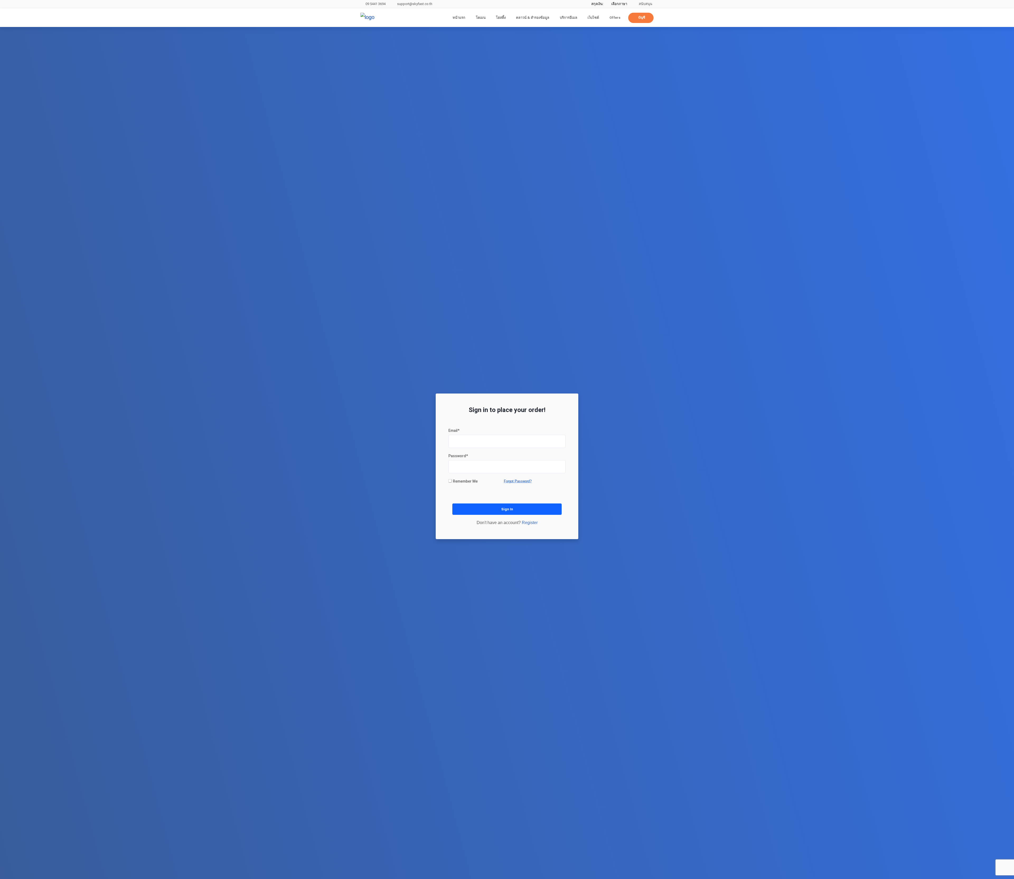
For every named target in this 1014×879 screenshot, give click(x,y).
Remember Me (465, 481)
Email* (453, 430)
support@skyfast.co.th (414, 4)
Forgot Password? (518, 481)
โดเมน (481, 18)
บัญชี (641, 17)
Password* (458, 456)
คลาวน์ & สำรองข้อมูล (532, 18)
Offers (614, 18)
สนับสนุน (645, 4)
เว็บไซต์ (593, 18)
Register (530, 522)
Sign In (507, 509)
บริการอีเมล (568, 18)
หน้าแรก (459, 18)
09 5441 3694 (375, 4)
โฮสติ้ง (501, 18)
